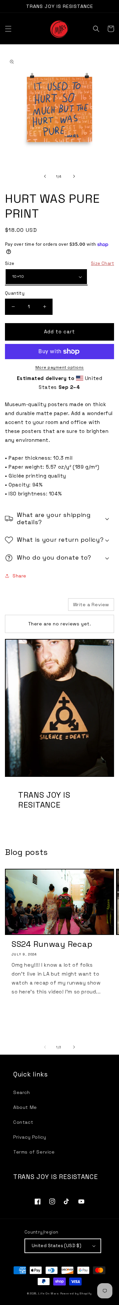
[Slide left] (45, 176)
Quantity (14, 293)
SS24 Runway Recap (52, 944)
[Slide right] (74, 176)
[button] (8, 28)
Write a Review (91, 605)
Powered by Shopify (76, 1293)
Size (59, 263)
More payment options (59, 367)
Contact (23, 1122)
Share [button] (19, 576)
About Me (25, 1107)
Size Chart (102, 263)
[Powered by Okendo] (21, 607)
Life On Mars (48, 1293)
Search (21, 1092)
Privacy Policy (29, 1137)
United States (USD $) (56, 1245)
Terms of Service (34, 1152)
